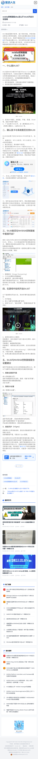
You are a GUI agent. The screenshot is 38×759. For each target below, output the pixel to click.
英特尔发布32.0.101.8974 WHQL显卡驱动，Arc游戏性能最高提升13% (19, 572)
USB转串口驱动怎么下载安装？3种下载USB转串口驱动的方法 (20, 630)
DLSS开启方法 (23, 481)
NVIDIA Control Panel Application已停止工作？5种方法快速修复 (20, 692)
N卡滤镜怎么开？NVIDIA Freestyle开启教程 (18, 686)
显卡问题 (7, 7)
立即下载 (17, 169)
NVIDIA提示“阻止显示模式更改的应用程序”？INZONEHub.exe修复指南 (20, 669)
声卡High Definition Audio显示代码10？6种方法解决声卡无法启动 (20, 596)
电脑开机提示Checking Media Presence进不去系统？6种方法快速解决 (20, 711)
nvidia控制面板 (8, 478)
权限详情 (31, 746)
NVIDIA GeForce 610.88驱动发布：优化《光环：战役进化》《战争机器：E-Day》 (20, 681)
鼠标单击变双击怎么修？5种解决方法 (16, 619)
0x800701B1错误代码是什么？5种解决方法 (18, 614)
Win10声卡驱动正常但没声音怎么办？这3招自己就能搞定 (20, 590)
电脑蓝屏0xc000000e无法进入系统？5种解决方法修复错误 (20, 624)
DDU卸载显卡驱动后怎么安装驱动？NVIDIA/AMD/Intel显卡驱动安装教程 (20, 698)
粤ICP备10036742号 (25, 750)
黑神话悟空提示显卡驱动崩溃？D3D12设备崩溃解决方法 (19, 523)
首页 (2, 7)
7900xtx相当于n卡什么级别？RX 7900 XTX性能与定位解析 (21, 492)
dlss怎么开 (17, 478)
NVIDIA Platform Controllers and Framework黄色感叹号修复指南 (20, 675)
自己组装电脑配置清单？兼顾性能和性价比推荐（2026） (20, 637)
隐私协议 (25, 746)
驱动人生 (20, 153)
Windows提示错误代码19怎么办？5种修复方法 (19, 642)
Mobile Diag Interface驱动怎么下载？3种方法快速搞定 (20, 663)
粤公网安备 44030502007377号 (20, 754)
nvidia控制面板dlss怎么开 (10, 481)
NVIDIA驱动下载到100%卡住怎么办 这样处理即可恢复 (20, 704)
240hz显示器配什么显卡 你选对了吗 (19, 488)
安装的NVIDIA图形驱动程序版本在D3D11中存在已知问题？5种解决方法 (18, 547)
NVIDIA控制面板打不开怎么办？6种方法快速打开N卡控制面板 (20, 609)
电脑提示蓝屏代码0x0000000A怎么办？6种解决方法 (20, 602)
